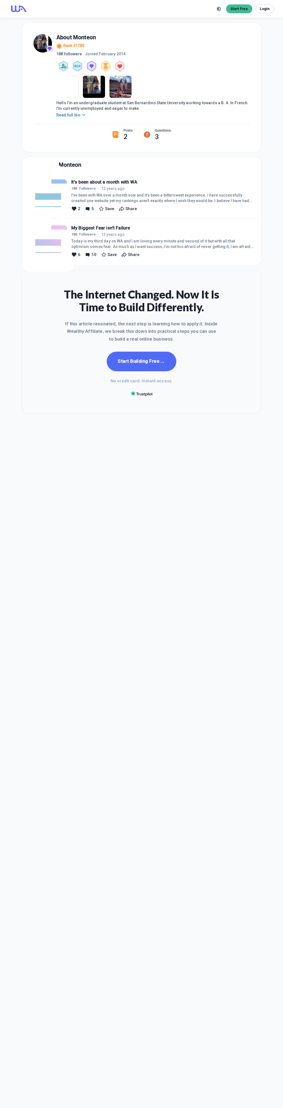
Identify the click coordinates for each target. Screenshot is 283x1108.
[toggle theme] (218, 8)
